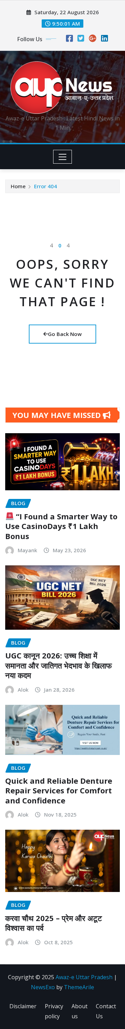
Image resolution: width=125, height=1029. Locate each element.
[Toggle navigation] (62, 157)
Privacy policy (54, 1011)
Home (18, 186)
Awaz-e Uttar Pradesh (84, 977)
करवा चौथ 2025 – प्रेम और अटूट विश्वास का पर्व (53, 923)
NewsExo (43, 987)
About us (80, 1011)
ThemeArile (79, 987)
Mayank (27, 550)
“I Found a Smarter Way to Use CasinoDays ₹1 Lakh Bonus (61, 526)
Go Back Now (65, 333)
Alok (23, 689)
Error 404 (45, 186)
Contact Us (106, 1011)
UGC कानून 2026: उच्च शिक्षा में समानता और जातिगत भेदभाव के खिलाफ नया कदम (58, 665)
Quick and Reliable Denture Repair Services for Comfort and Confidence (58, 790)
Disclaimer (22, 1006)
